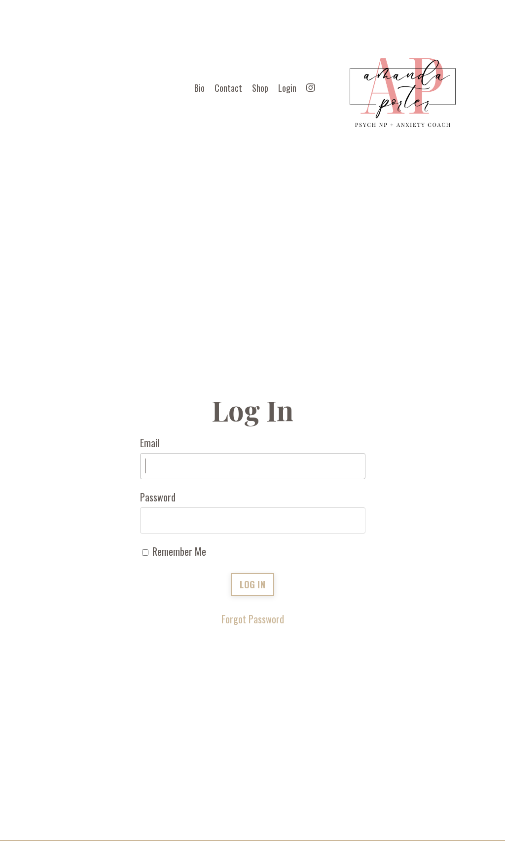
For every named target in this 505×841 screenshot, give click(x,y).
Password (158, 497)
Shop (260, 87)
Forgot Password (252, 619)
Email (149, 442)
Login (287, 87)
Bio (199, 87)
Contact (228, 87)
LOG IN (252, 584)
